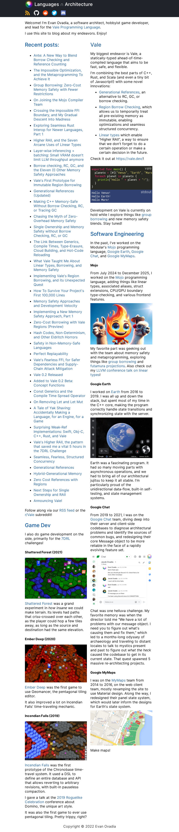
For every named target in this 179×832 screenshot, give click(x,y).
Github (36, 14)
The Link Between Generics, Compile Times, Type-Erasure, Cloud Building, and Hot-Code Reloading (58, 248)
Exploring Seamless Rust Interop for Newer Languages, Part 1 (58, 129)
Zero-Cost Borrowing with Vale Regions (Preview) (59, 324)
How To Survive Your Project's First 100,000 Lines (59, 292)
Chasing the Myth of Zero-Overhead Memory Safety (55, 218)
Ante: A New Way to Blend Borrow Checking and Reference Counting (55, 59)
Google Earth (118, 251)
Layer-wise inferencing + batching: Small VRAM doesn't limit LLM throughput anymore (59, 155)
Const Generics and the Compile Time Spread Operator (59, 393)
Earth (115, 392)
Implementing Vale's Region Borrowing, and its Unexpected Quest (59, 280)
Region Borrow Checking (119, 107)
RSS (27, 14)
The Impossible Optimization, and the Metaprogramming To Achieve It (58, 74)
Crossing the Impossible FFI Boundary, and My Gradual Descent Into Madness (56, 114)
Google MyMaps (120, 256)
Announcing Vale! (48, 500)
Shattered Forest (38, 603)
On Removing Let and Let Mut (58, 402)
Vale (95, 45)
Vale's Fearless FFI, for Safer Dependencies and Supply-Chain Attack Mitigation (57, 364)
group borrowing (122, 361)
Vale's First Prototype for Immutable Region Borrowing (57, 182)
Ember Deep (35, 687)
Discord (63, 14)
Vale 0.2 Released (48, 374)
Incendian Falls (37, 765)
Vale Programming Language (76, 27)
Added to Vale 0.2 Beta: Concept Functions (53, 383)
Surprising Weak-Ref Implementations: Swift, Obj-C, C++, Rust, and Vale (59, 431)
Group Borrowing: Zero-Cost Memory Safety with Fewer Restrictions (57, 89)
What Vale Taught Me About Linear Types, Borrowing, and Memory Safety (58, 265)
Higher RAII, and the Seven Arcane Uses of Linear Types (57, 142)
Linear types (109, 135)
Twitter (54, 14)
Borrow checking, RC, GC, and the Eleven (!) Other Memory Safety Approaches (59, 170)
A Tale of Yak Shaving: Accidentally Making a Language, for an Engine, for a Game (59, 414)
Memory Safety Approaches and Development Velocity (57, 303)
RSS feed (66, 510)
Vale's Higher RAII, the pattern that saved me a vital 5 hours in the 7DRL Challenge (60, 446)
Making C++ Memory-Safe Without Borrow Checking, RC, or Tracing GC (59, 205)
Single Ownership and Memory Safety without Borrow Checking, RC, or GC (59, 231)
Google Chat (100, 519)
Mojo (112, 247)
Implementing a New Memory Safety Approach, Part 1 (58, 313)
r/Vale (45, 14)
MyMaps (119, 680)
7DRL (65, 538)
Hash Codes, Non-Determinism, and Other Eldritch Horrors (60, 334)
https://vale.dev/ (129, 158)
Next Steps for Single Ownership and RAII (51, 492)
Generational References (54, 467)
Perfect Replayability (51, 353)
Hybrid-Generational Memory (58, 473)
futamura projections (107, 366)
